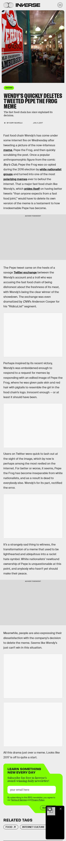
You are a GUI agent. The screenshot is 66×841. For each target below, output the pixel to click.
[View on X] (33, 335)
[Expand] (49, 809)
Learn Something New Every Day (24, 770)
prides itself (32, 189)
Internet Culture (33, 827)
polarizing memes (15, 179)
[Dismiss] (60, 809)
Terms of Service (19, 800)
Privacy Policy (38, 800)
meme (7, 150)
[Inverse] (28, 5)
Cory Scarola (16, 123)
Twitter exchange (25, 272)
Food (9, 827)
